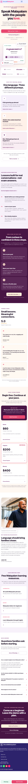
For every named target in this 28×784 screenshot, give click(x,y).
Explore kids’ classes (8, 109)
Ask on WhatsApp (14, 653)
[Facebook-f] (1, 766)
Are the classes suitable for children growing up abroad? (14, 674)
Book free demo (14, 417)
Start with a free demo (14, 294)
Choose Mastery (14, 481)
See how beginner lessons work (9, 190)
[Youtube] (6, 766)
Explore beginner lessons (8, 147)
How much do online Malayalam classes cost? (14, 694)
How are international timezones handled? (14, 685)
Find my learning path (14, 34)
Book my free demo (14, 726)
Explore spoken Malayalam (9, 128)
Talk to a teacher (14, 158)
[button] (22, 1)
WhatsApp (6, 781)
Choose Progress (14, 460)
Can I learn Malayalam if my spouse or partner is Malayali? (14, 679)
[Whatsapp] (4, 766)
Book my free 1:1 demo (14, 31)
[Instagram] (9, 766)
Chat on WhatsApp (14, 730)
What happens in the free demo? (14, 690)
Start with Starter (14, 439)
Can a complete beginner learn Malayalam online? (14, 660)
